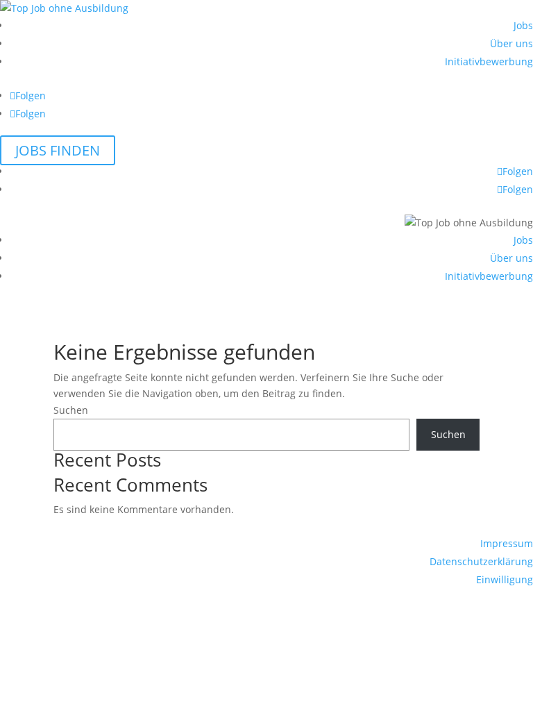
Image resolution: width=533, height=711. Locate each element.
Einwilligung (504, 579)
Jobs (523, 25)
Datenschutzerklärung (481, 561)
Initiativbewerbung (489, 61)
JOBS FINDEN (57, 150)
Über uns (511, 43)
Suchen (70, 410)
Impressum (506, 543)
